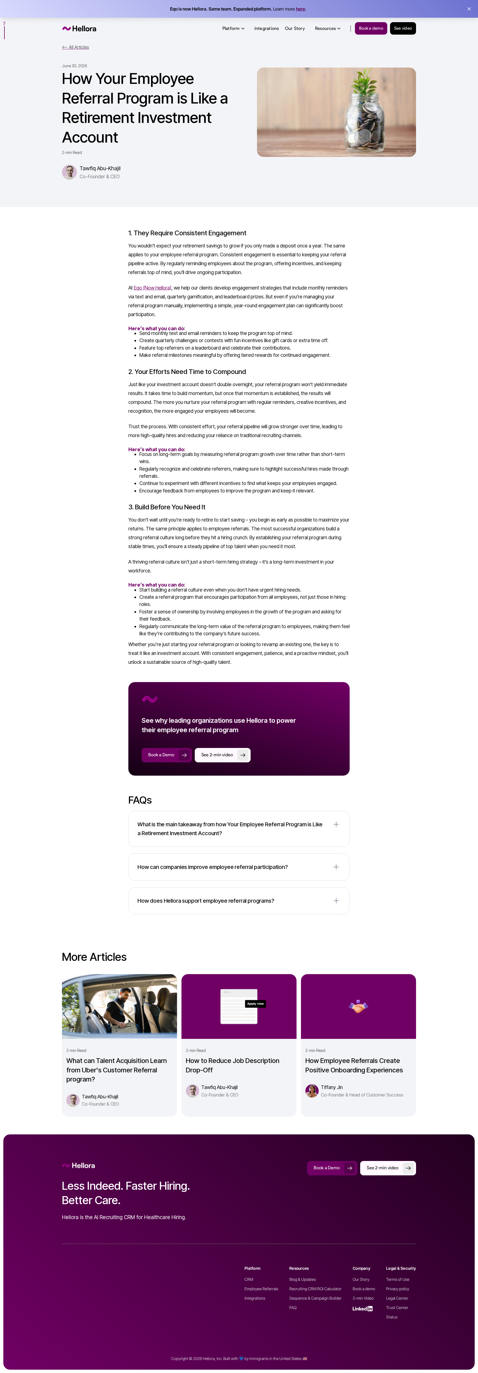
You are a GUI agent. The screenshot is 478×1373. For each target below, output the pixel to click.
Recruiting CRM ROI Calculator (315, 1289)
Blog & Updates (302, 1279)
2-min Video (363, 1298)
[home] (79, 28)
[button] (234, 28)
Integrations (266, 28)
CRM (249, 1279)
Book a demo (371, 28)
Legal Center (397, 1298)
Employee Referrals (261, 1289)
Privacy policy (397, 1289)
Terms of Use (397, 1279)
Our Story (295, 28)
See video (403, 28)
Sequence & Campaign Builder (315, 1298)
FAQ (293, 1307)
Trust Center (397, 1307)
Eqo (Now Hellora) (153, 288)
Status (392, 1317)
